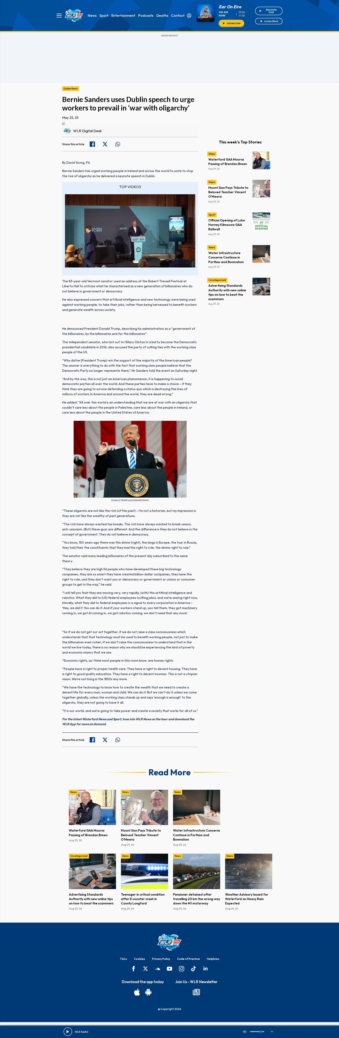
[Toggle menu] (59, 15)
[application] (130, 230)
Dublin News (71, 88)
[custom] (157, 969)
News (92, 15)
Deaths (162, 15)
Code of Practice (188, 959)
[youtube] (169, 969)
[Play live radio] (68, 1031)
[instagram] (181, 969)
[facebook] (133, 969)
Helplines (213, 959)
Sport (103, 15)
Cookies (139, 959)
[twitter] (145, 969)
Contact (178, 15)
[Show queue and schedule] (271, 1031)
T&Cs (123, 959)
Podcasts (145, 15)
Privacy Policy (161, 959)
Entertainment (123, 15)
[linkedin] (205, 969)
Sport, (117, 719)
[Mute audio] (245, 1032)
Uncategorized (217, 280)
